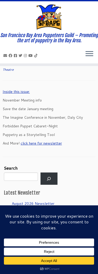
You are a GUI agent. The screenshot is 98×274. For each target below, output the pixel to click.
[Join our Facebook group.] (16, 55)
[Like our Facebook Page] (11, 55)
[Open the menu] (89, 54)
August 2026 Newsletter (33, 203)
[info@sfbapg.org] (6, 55)
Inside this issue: (16, 91)
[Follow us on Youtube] (31, 55)
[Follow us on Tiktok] (36, 55)
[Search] (49, 178)
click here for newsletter (41, 143)
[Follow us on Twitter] (21, 55)
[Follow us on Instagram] (26, 55)
